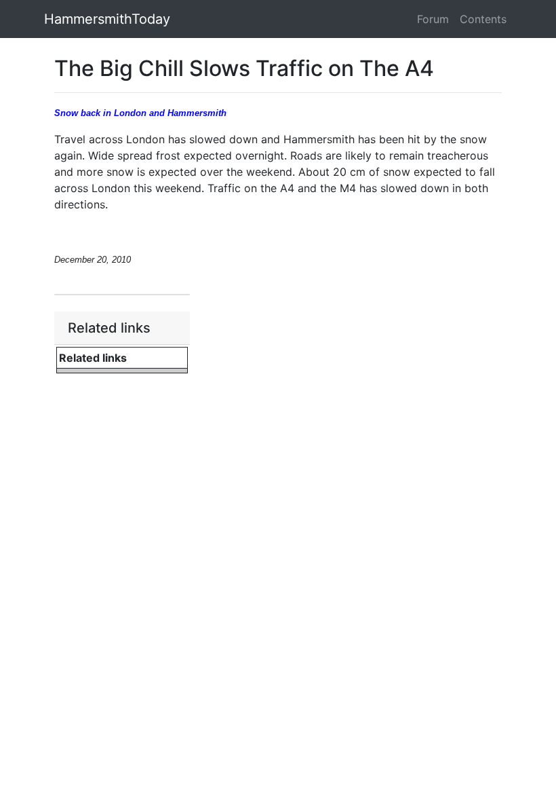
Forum (433, 19)
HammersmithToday (107, 19)
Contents (483, 19)
